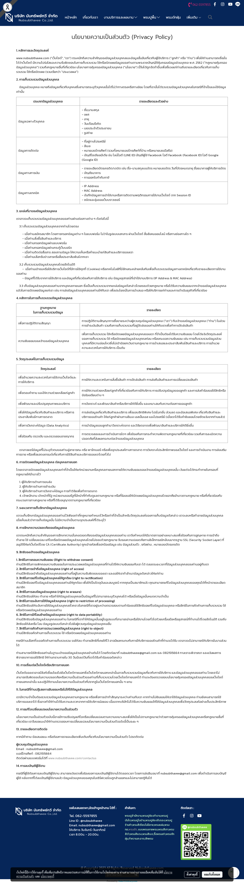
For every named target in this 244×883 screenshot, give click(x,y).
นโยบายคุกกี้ (47, 876)
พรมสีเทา (163, 829)
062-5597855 (86, 815)
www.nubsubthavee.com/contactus (72, 758)
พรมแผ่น (159, 825)
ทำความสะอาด (136, 839)
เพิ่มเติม (192, 17)
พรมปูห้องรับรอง (155, 820)
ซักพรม (149, 839)
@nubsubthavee (91, 820)
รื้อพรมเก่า (159, 834)
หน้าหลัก (71, 17)
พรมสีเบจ (147, 834)
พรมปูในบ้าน (138, 820)
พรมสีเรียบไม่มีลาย (143, 825)
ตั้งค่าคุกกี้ (192, 874)
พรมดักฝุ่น (173, 17)
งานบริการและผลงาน (119, 17)
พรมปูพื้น (150, 17)
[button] (210, 17)
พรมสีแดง (136, 834)
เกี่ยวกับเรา (90, 17)
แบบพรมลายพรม (148, 829)
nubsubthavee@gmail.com (97, 825)
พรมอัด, (133, 829)
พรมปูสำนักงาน (133, 816)
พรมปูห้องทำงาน (151, 816)
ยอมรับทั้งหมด (212, 874)
